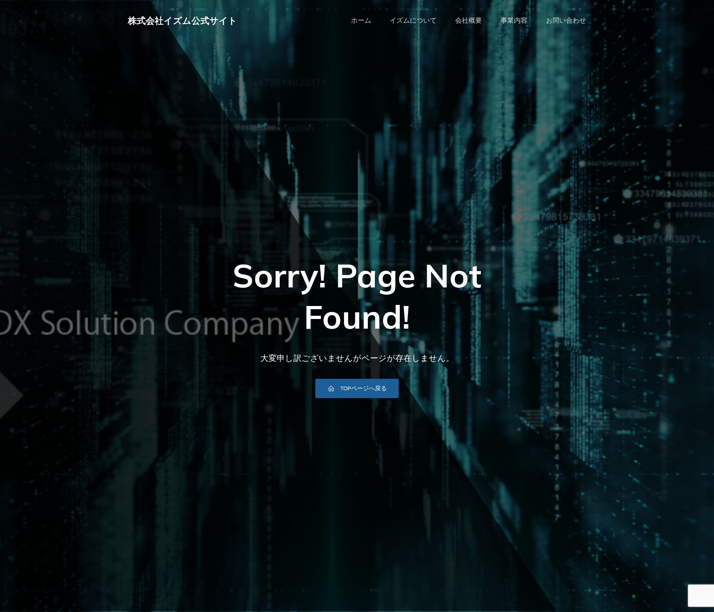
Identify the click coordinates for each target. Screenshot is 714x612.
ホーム (361, 20)
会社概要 (468, 20)
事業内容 (514, 20)
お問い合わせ (566, 20)
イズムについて (413, 20)
